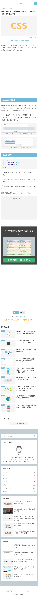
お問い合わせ (10, 591)
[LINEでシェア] (25, 317)
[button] (34, 436)
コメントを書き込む (19, 423)
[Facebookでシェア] (17, 317)
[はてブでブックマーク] (21, 317)
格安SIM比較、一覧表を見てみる (19, 260)
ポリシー (28, 591)
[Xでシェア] (13, 317)
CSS (23, 312)
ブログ (17, 312)
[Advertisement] (19, 74)
